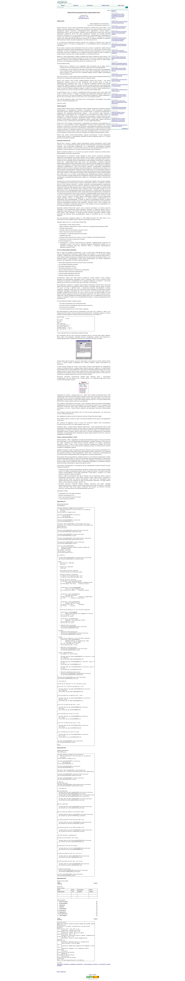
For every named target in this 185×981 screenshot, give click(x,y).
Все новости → (125, 128)
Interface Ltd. (82, 16)
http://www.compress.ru (83, 18)
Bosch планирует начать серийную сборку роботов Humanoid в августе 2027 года (119, 69)
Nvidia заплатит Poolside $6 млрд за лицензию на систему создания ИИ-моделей (119, 45)
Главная (90, 974)
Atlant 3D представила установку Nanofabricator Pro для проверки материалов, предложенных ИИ (118, 120)
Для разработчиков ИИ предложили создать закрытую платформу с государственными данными (119, 39)
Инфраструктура (105, 5)
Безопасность (90, 5)
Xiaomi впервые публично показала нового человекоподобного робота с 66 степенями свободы (119, 96)
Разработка (75, 5)
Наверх (94, 974)
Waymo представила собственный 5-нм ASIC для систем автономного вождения (119, 33)
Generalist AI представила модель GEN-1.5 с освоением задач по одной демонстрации (119, 102)
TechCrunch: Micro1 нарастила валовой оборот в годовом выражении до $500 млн (119, 52)
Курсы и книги (121, 5)
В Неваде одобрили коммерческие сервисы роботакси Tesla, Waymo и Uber (119, 58)
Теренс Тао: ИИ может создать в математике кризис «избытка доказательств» (118, 113)
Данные (63, 5)
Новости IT (113, 10)
